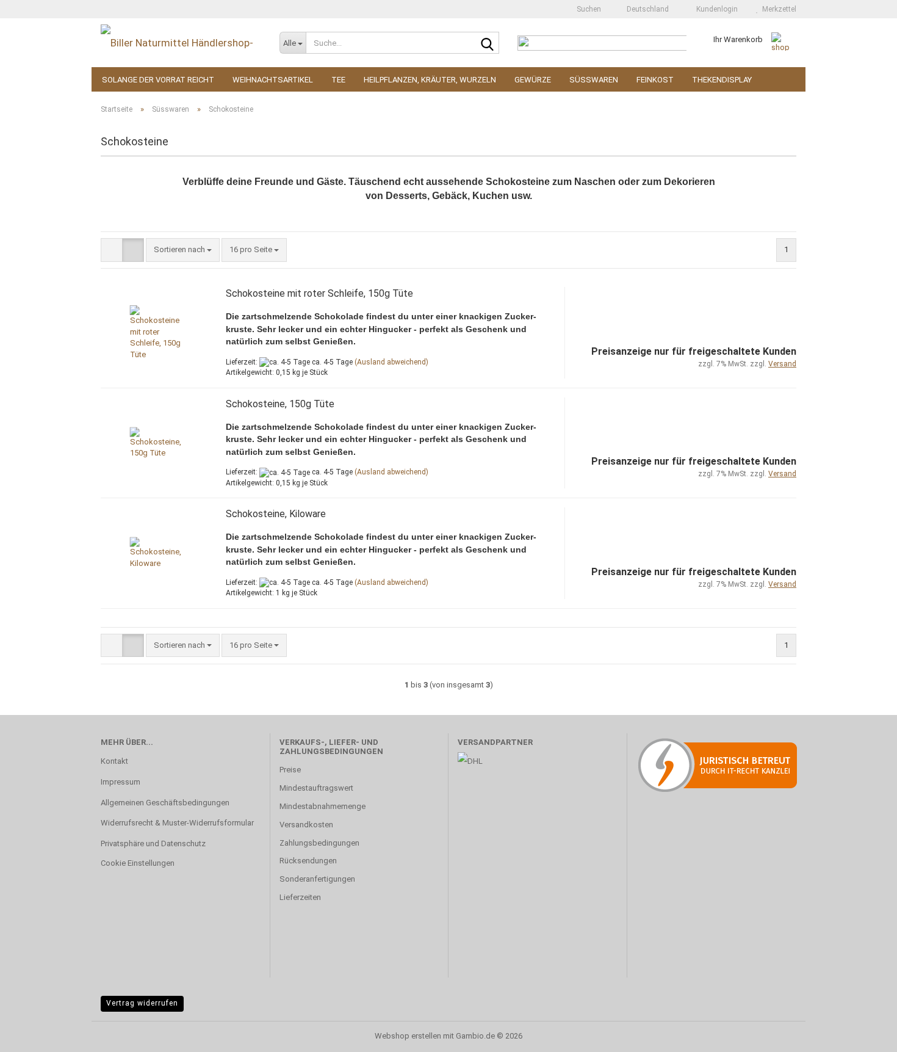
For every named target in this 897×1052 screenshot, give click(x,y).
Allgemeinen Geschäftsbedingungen (165, 802)
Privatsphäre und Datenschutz (153, 843)
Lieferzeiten (300, 897)
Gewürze (532, 79)
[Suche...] (487, 43)
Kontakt (114, 761)
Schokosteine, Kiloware (276, 514)
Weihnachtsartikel (272, 79)
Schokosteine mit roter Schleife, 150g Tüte (319, 293)
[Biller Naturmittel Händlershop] (181, 42)
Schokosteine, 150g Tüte (280, 404)
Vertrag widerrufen (142, 1003)
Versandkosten (306, 824)
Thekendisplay (722, 79)
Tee (338, 79)
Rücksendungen (308, 860)
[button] (644, 9)
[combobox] (183, 250)
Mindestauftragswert (316, 788)
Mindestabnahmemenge (322, 806)
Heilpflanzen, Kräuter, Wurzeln (430, 79)
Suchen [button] (588, 9)
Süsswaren (593, 79)
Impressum (120, 781)
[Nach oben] (863, 1034)
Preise (290, 769)
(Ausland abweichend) (391, 362)
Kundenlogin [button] (715, 9)
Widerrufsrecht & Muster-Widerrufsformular (177, 822)
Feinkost (655, 79)
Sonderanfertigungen (317, 878)
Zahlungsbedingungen (319, 842)
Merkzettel (777, 9)
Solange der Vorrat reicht (158, 79)
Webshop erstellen (408, 1035)
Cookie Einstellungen (138, 863)
